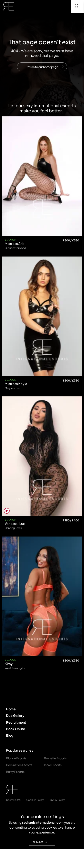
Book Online (15, 729)
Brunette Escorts (55, 758)
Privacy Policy (57, 799)
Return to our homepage (42, 67)
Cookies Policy (35, 799)
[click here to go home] (8, 6)
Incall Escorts (53, 765)
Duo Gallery (15, 715)
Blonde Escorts (16, 758)
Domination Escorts (19, 765)
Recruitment (16, 722)
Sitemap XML (13, 799)
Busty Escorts (15, 771)
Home (11, 709)
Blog (9, 735)
